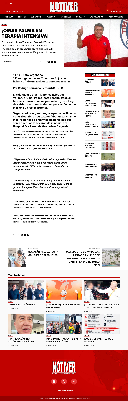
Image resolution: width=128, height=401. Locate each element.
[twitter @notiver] (64, 382)
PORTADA (9, 17)
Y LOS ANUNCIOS (116, 17)
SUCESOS (51, 17)
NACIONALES (65, 17)
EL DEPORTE (36, 17)
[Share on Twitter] (48, 61)
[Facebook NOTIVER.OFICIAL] (54, 382)
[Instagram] (74, 382)
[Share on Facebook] (52, 61)
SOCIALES (80, 17)
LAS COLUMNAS (96, 17)
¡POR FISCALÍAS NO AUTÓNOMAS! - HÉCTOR (92, 114)
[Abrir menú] (6, 3)
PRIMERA (22, 17)
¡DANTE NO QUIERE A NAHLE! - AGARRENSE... (92, 92)
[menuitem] (64, 390)
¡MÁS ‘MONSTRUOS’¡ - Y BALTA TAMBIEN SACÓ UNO (63, 340)
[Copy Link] (55, 61)
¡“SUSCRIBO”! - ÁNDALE (21, 304)
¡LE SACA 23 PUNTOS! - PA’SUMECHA (90, 145)
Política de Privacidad (64, 390)
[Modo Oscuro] (10, 3)
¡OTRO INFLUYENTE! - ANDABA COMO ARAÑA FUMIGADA (101, 306)
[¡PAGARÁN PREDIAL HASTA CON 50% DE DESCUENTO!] (17, 257)
